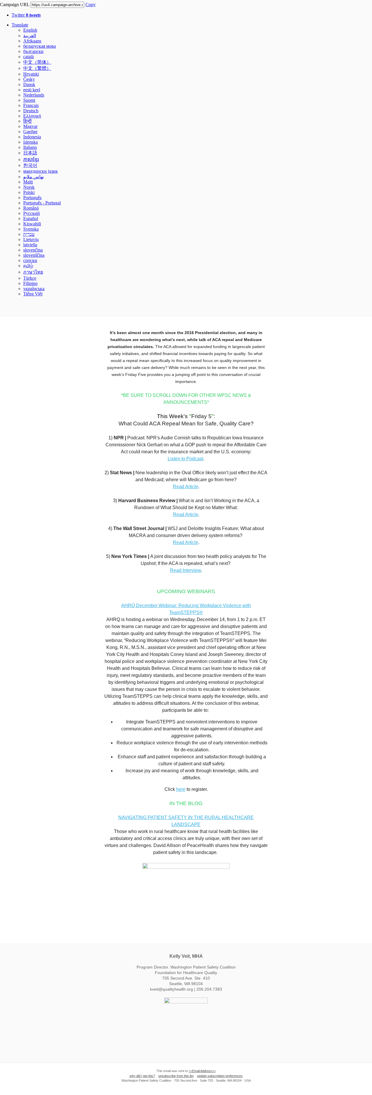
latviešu (30, 244)
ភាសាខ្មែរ (31, 159)
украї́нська (33, 288)
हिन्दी (27, 121)
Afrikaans (32, 40)
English (30, 30)
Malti (28, 181)
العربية (29, 35)
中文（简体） (37, 62)
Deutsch (30, 110)
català (28, 56)
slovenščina (33, 255)
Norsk (29, 187)
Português (32, 197)
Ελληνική (32, 115)
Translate (20, 24)
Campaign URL (14, 4)
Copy (90, 4)
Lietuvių (31, 239)
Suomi (29, 100)
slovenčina (33, 249)
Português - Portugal (42, 202)
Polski (29, 192)
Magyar (30, 126)
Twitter (26, 15)
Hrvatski (31, 74)
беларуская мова (39, 46)
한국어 (30, 165)
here (180, 789)
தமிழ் (28, 265)
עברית (29, 234)
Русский (31, 213)
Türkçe (29, 278)
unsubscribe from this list (176, 1076)
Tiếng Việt (32, 293)
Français (31, 105)
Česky (29, 79)
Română (31, 208)
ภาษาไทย (33, 272)
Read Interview (185, 570)
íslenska (30, 142)
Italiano (30, 147)
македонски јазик (40, 171)
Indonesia (32, 136)
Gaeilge (30, 131)
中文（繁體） (37, 68)
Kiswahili (32, 223)
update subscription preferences (220, 1076)
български (33, 51)
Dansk (29, 84)
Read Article (185, 486)
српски (30, 260)
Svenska (31, 229)
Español (30, 218)
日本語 (30, 152)
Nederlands (33, 94)
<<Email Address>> (202, 1071)
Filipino (30, 283)
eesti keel (31, 89)
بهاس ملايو (33, 176)
